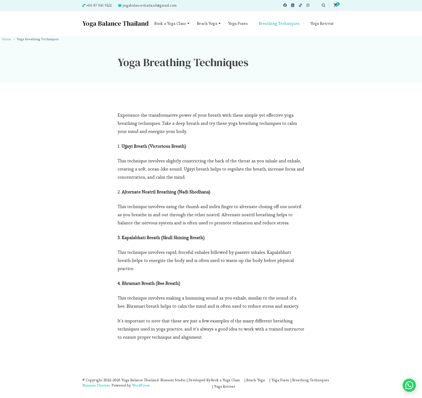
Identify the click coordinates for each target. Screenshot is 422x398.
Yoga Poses (238, 23)
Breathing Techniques (279, 23)
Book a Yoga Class (170, 23)
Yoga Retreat (322, 23)
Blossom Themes (96, 385)
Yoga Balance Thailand (115, 23)
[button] (409, 385)
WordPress (141, 385)
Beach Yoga (207, 23)
